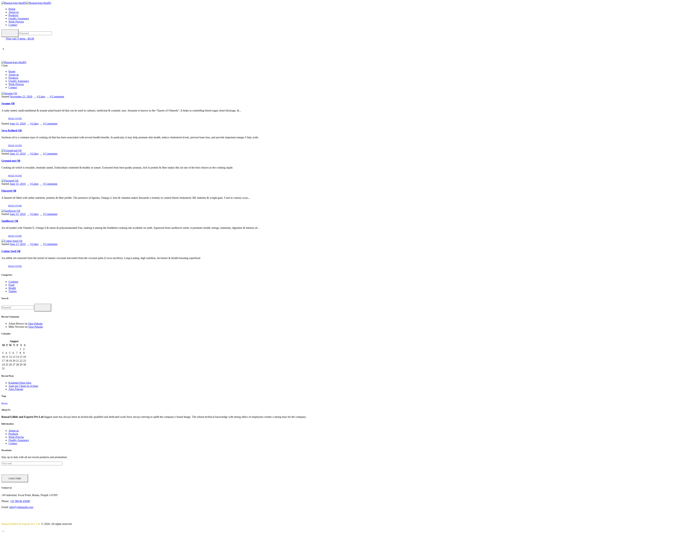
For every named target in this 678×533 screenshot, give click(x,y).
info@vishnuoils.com (21, 507)
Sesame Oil (7, 103)
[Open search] (10, 33)
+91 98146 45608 (20, 501)
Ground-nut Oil (10, 160)
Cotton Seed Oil (10, 251)
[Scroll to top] (3, 529)
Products (13, 433)
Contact (12, 443)
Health (12, 288)
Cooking (13, 281)
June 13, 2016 (18, 153)
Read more (15, 118)
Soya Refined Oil (11, 130)
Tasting (12, 291)
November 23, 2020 (21, 96)
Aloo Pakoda (35, 323)
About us (13, 430)
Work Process (16, 436)
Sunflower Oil (9, 220)
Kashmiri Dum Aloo (19, 382)
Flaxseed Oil (8, 190)
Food (11, 284)
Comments (57, 96)
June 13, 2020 (18, 123)
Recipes (4, 403)
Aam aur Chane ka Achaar (23, 385)
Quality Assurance (18, 440)
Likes (41, 96)
